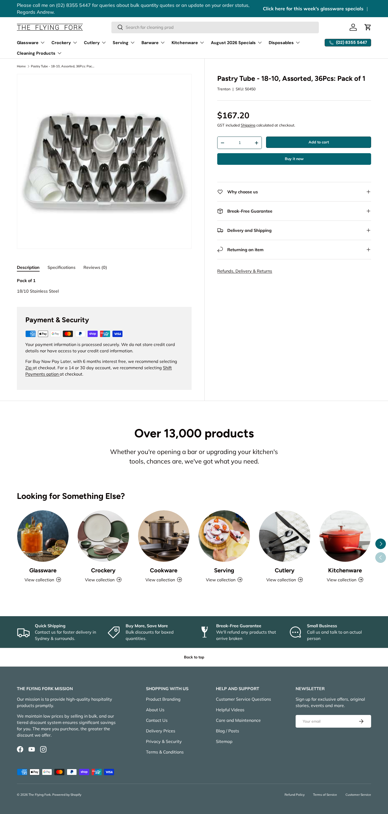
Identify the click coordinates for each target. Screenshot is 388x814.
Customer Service (358, 795)
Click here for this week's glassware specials (313, 8)
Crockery (61, 42)
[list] (104, 161)
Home (21, 66)
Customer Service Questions (243, 699)
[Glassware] (43, 536)
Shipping (248, 125)
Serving (121, 42)
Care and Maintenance (238, 720)
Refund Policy (295, 795)
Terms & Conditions (165, 752)
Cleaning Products (36, 53)
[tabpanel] (104, 285)
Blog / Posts (227, 730)
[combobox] (215, 27)
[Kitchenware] (345, 536)
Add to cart (319, 142)
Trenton (223, 89)
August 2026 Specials (233, 42)
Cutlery (92, 42)
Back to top (194, 657)
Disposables (281, 42)
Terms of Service (325, 795)
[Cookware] (164, 536)
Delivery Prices (160, 730)
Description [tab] (28, 267)
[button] (368, 27)
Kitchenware (185, 42)
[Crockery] (103, 536)
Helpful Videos (230, 709)
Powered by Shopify (66, 795)
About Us (155, 709)
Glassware (28, 42)
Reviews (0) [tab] (95, 267)
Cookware (163, 570)
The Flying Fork (40, 795)
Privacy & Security (164, 741)
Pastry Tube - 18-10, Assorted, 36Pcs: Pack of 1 (62, 66)
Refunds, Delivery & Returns (244, 271)
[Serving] (224, 536)
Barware (150, 42)
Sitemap (224, 741)
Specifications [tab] (61, 267)
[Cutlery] (284, 536)
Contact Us (157, 720)
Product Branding (163, 699)
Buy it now (294, 158)
